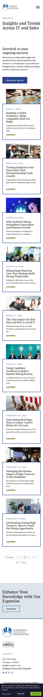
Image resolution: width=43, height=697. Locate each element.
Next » (24, 562)
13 (17, 562)
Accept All (36, 694)
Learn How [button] (11, 609)
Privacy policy (6, 694)
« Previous (9, 557)
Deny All (21, 694)
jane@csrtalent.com (11, 665)
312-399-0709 (9, 659)
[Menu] (38, 7)
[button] (14, 80)
